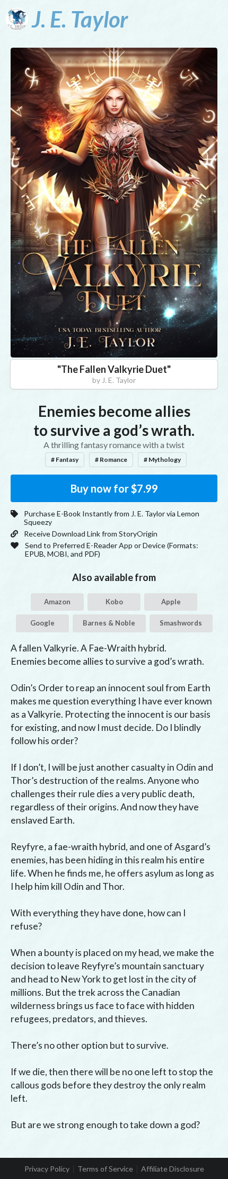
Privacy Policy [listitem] (46, 1169)
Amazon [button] (57, 601)
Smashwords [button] (181, 623)
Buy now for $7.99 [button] (114, 488)
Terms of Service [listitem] (105, 1169)
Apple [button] (171, 601)
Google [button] (42, 623)
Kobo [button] (114, 601)
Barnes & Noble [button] (109, 623)
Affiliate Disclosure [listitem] (172, 1169)
